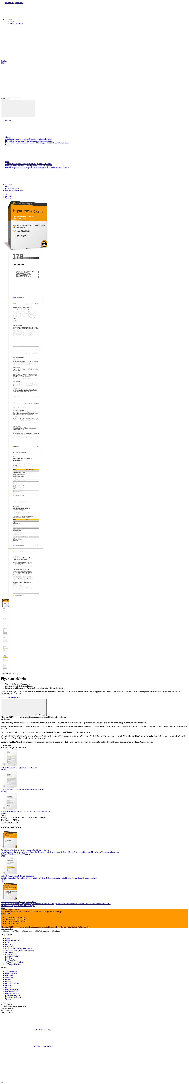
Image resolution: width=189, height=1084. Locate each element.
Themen (8, 137)
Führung (8, 141)
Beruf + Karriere (23, 139)
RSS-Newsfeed (10, 960)
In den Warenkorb (40, 715)
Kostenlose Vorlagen (12, 956)
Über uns (8, 938)
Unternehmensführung (55, 143)
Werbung (8, 198)
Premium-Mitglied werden (14, 190)
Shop (7, 162)
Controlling (41, 139)
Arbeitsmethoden (11, 139)
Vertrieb (66, 143)
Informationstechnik (18, 141)
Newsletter (9, 958)
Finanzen (48, 139)
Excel (7, 145)
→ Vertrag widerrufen (12, 964)
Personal (35, 141)
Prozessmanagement (26, 143)
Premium (8, 120)
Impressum (9, 944)
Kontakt (8, 942)
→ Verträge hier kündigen (14, 962)
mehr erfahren (5, 914)
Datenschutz (9, 946)
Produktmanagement (45, 141)
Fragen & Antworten (12, 940)
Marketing (28, 141)
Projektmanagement (12, 143)
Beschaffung (33, 139)
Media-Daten (9, 952)
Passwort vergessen (16, 23)
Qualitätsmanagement (40, 143)
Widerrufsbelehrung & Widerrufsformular (19, 950)
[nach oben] (2, 1082)
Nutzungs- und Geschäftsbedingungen (18, 948)
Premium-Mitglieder (13, 698)
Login (12, 21)
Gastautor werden (11, 954)
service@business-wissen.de (43, 1046)
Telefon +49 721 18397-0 (42, 1029)
